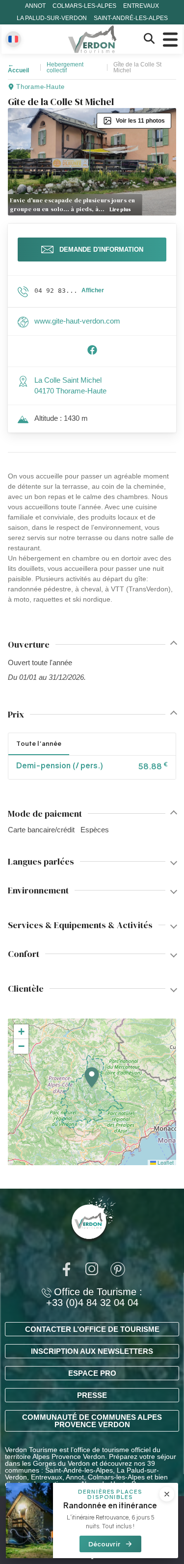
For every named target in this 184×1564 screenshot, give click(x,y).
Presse (92, 1395)
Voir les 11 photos (140, 120)
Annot (35, 5)
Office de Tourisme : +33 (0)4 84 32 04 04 (94, 1297)
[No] (92, 1558)
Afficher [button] (92, 290)
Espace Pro (92, 1373)
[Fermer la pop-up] (166, 1494)
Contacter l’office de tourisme (92, 1329)
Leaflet (165, 1162)
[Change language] (13, 39)
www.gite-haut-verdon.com (77, 321)
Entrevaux (141, 5)
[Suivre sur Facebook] (92, 352)
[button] (92, 1077)
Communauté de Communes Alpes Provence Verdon (92, 1421)
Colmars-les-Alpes (84, 5)
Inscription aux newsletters (92, 1351)
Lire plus (120, 209)
